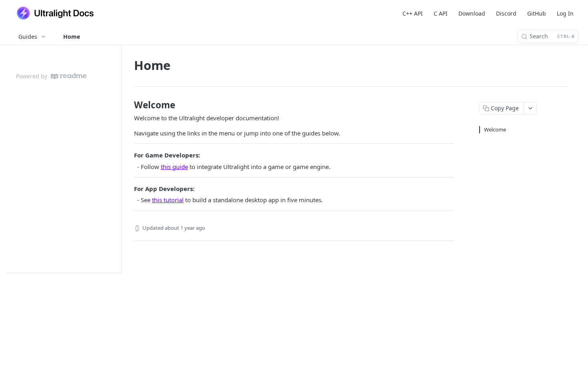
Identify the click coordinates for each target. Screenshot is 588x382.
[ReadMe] (69, 76)
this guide (174, 167)
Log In (565, 13)
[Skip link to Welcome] (128, 105)
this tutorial (168, 200)
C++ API (412, 13)
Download (471, 13)
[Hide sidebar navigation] (119, 159)
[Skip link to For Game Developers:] (128, 155)
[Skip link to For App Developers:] (128, 188)
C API (441, 13)
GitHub (536, 13)
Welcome (495, 129)
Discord (506, 13)
